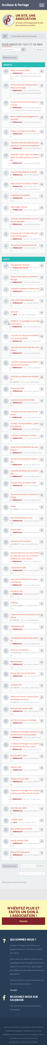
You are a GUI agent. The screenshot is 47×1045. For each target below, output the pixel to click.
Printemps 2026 (17, 388)
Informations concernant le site (28, 189)
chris (15, 314)
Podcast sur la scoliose (20, 541)
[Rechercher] (23, 49)
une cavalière (18, 605)
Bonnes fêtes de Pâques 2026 (23, 482)
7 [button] (39, 873)
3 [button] (24, 873)
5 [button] (31, 873)
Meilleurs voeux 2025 (19, 778)
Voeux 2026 (15, 529)
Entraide (14, 311)
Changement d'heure (20, 265)
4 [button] (28, 873)
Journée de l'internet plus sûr (23, 245)
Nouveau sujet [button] (10, 57)
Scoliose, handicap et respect (23, 435)
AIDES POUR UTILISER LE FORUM (24, 183)
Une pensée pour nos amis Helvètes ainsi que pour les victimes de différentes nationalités (24, 555)
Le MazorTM (15, 685)
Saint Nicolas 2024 (18, 808)
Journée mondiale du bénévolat (24, 288)
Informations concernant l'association (28, 110)
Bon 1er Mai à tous (18, 755)
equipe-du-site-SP (20, 267)
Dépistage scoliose (18, 207)
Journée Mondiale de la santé (23, 172)
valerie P (16, 382)
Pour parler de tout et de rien (22, 44)
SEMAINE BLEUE (17, 626)
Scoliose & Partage (15, 5)
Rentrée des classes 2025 (21, 708)
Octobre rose (16, 591)
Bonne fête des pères (20, 852)
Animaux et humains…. (20, 650)
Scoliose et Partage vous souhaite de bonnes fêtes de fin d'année (24, 793)
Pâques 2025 (15, 767)
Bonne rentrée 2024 (19, 840)
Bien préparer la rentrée (21, 828)
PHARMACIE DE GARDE (20, 195)
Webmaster (18, 73)
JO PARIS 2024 (16, 819)
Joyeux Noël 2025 (18, 567)
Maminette (17, 652)
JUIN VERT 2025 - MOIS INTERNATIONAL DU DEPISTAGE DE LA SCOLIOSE (24, 157)
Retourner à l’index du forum (14, 882)
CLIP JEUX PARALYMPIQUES (22, 300)
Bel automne (16, 661)
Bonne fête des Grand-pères (23, 673)
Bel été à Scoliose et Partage (23, 720)
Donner (23, 921)
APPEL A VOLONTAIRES (20, 70)
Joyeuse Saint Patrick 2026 (22, 400)
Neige (13, 506)
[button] (43, 873)
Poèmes (14, 602)
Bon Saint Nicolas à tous (21, 517)
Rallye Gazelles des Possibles (23, 131)
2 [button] (21, 873)
